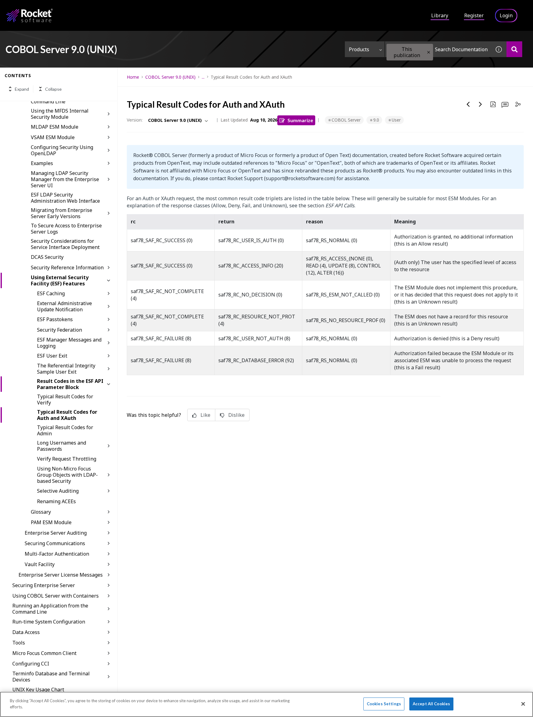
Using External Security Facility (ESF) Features (60, 280)
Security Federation (59, 329)
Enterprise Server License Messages (61, 574)
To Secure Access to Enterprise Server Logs (66, 228)
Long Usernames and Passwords (61, 446)
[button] (428, 52)
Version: (135, 120)
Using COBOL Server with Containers (55, 595)
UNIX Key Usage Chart (38, 689)
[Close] (523, 704)
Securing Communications (55, 543)
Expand (22, 89)
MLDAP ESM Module (54, 126)
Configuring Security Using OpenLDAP (62, 150)
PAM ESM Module (51, 522)
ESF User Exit (52, 355)
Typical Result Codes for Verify (65, 399)
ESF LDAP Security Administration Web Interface (65, 198)
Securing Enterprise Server (43, 585)
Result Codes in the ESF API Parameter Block (70, 384)
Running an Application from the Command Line (50, 609)
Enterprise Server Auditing (56, 532)
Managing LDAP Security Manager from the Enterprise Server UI (65, 179)
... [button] (203, 77)
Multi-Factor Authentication (57, 553)
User (396, 120)
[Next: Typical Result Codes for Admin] (480, 104)
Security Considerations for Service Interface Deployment (65, 244)
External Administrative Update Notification (64, 306)
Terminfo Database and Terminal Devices (51, 676)
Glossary (41, 511)
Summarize (300, 120)
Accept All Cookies (431, 703)
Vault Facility (40, 564)
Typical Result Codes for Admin (65, 430)
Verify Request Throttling (66, 458)
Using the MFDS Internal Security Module (60, 114)
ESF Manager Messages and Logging (69, 343)
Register (474, 15)
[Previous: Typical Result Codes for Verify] (468, 104)
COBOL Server (346, 120)
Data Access (26, 632)
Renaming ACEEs (56, 501)
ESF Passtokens (55, 319)
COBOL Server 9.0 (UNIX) (170, 77)
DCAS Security (47, 257)
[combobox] (438, 49)
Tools (18, 642)
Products (359, 49)
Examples (42, 163)
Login (506, 15)
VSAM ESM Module (53, 137)
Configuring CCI (30, 663)
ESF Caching (51, 293)
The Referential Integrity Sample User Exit (66, 369)
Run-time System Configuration (48, 621)
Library (439, 15)
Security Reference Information (67, 267)
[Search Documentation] (514, 49)
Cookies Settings (384, 703)
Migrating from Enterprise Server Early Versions (61, 213)
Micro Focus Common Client (44, 653)
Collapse (53, 89)
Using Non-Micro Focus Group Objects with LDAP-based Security (67, 475)
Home (133, 77)
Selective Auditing (58, 490)
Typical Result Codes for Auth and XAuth (67, 415)
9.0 (376, 120)
